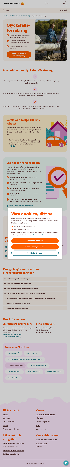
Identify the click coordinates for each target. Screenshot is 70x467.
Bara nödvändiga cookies (35, 247)
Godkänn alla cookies (35, 241)
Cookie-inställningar (35, 253)
